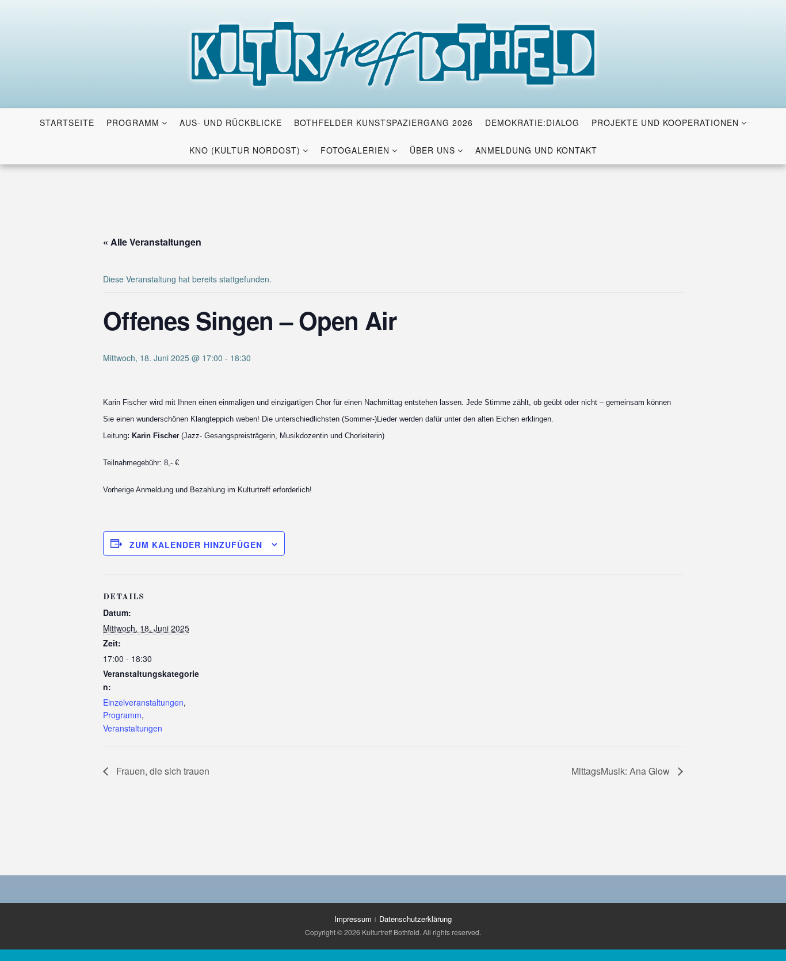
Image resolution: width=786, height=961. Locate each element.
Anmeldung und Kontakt (536, 150)
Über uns (432, 150)
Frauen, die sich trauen (161, 771)
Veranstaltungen (132, 728)
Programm (132, 122)
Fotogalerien (355, 150)
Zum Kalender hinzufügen (195, 544)
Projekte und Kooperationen (665, 122)
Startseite (67, 122)
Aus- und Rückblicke (231, 122)
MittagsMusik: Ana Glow (621, 771)
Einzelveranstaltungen (143, 702)
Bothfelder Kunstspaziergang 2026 (383, 122)
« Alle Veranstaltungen (152, 241)
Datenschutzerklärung (415, 918)
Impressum (353, 918)
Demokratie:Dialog (532, 122)
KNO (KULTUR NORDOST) (244, 150)
